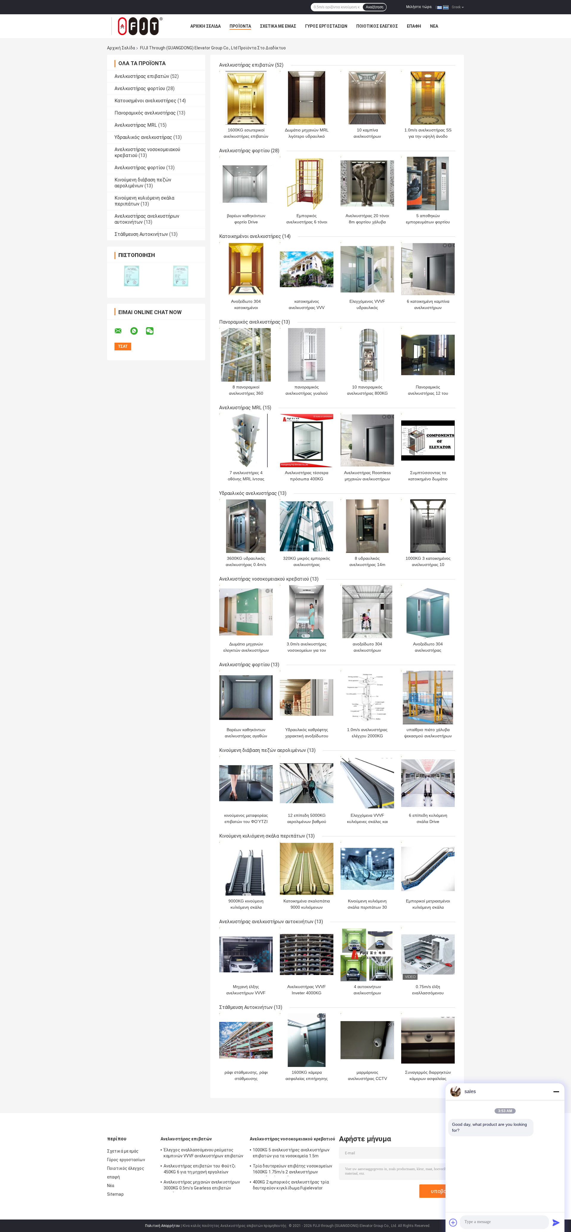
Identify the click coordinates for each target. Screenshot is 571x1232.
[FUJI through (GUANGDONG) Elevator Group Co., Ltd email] (121, 331)
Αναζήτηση (374, 7)
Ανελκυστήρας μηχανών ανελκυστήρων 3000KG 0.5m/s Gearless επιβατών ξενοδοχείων (202, 1186)
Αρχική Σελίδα (205, 26)
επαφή (414, 26)
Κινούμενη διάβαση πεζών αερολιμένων (142, 183)
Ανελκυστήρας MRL (135, 125)
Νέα (434, 26)
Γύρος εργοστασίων (326, 26)
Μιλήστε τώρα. (419, 7)
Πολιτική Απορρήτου (162, 1226)
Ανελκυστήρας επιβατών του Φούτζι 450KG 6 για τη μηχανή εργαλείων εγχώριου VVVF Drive (200, 1170)
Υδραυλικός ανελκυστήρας (143, 137)
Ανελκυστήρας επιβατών (141, 76)
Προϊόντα (240, 26)
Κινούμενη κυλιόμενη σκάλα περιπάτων (262, 836)
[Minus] (556, 1091)
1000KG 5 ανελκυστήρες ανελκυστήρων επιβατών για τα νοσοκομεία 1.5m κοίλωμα (291, 1154)
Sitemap (115, 1194)
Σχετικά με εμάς (278, 26)
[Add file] (453, 1222)
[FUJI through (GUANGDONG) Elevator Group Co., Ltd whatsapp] (137, 331)
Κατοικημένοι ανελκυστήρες (145, 101)
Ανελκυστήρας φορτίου (139, 88)
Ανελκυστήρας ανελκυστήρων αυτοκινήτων (266, 921)
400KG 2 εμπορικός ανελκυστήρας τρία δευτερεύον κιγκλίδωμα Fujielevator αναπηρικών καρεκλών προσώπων (291, 1186)
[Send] (556, 1222)
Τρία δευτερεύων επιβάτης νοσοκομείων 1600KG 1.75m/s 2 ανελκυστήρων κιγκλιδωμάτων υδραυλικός (292, 1170)
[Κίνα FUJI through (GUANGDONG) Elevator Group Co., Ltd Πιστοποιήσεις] (131, 276)
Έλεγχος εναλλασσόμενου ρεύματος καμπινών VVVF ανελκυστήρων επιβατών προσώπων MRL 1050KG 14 (204, 1154)
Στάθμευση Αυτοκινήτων (141, 234)
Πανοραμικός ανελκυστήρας (145, 113)
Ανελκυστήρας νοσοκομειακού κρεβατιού (264, 579)
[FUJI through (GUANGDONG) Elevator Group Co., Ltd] (139, 26)
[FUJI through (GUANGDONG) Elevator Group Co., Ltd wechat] (153, 331)
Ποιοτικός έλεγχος (377, 26)
